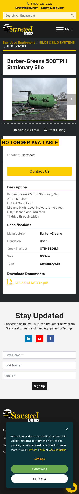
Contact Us (40, 171)
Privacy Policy (37, 449)
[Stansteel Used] (21, 415)
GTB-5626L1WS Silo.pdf (31, 283)
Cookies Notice (57, 449)
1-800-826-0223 (41, 3)
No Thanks (39, 478)
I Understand (39, 468)
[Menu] (60, 29)
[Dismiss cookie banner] (66, 429)
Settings (39, 458)
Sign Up (39, 386)
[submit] (72, 15)
